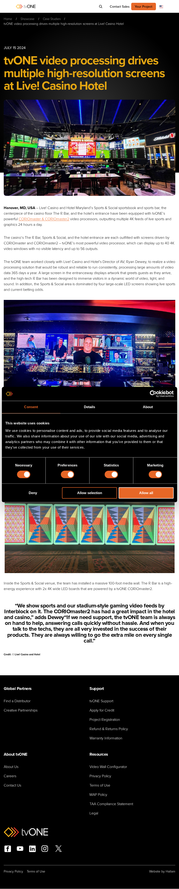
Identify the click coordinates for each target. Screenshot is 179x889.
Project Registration (105, 719)
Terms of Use (100, 785)
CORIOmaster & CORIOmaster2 (44, 219)
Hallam (170, 871)
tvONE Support (101, 701)
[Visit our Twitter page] (58, 849)
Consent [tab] (31, 407)
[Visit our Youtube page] (20, 849)
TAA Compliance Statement (111, 804)
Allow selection (89, 493)
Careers (10, 776)
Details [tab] (89, 407)
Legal (94, 813)
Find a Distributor (17, 701)
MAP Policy (98, 794)
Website (154, 871)
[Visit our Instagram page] (44, 849)
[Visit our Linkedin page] (32, 849)
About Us (11, 766)
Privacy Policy (100, 776)
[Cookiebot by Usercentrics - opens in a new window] (153, 393)
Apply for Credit (102, 710)
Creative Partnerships (21, 710)
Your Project (143, 6)
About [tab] (148, 407)
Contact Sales (120, 6)
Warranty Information (106, 738)
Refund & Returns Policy (109, 729)
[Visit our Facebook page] (7, 849)
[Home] (26, 6)
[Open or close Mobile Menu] (6, 6)
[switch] (67, 474)
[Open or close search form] (100, 6)
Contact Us (12, 785)
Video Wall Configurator (108, 766)
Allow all (146, 493)
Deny (33, 493)
